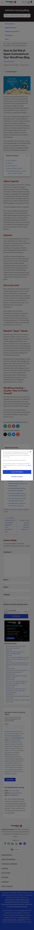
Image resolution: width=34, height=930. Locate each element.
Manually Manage (17, 476)
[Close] (31, 451)
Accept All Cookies (17, 472)
